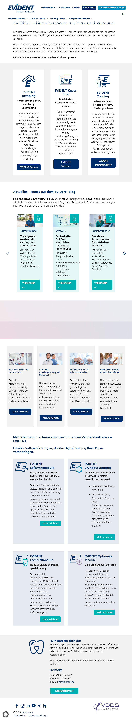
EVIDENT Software (66, 164)
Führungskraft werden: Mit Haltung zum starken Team (28, 241)
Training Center (57, 19)
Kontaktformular (64, 690)
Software (61, 231)
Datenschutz (20, 715)
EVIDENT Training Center (103, 162)
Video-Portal (89, 8)
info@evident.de (66, 681)
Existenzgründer (28, 231)
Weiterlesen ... (28, 284)
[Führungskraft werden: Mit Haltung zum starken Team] (30, 220)
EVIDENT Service (38, 19)
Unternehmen (48, 8)
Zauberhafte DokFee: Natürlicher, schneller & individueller (63, 242)
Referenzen (64, 8)
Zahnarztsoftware (16, 19)
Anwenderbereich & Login (112, 8)
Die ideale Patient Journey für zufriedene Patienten (101, 241)
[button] (124, 253)
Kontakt (76, 8)
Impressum (27, 712)
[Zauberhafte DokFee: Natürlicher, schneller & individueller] (66, 220)
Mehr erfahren (20, 411)
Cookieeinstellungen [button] (38, 715)
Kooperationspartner (79, 19)
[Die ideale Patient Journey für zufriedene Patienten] (102, 220)
